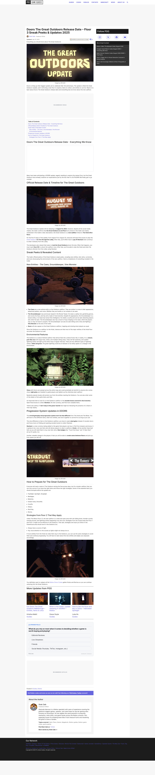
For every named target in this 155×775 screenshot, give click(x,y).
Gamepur (34, 743)
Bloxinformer (39, 745)
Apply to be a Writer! (69, 748)
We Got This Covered (70, 743)
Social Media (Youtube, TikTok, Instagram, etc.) (50, 649)
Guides (71, 2)
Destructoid (80, 743)
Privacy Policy (50, 748)
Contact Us (35, 748)
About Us (121, 2)
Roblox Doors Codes (56, 582)
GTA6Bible (46, 745)
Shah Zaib (32, 36)
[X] (108, 37)
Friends (34, 644)
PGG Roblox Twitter (75, 693)
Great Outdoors (31, 239)
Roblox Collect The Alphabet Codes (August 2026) (110, 46)
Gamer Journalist (89, 743)
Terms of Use (59, 748)
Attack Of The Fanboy (44, 743)
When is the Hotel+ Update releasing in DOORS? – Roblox (59, 608)
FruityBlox (31, 745)
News (113, 2)
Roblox (86, 2)
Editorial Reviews (38, 635)
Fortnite (95, 2)
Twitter (53, 727)
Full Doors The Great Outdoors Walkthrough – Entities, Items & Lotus (36, 608)
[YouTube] (125, 37)
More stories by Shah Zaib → (48, 729)
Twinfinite (28, 743)
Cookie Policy (42, 748)
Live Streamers (37, 640)
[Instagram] (100, 37)
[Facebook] (117, 37)
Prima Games (54, 743)
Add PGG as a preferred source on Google (80, 39)
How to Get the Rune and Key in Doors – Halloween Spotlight (82, 608)
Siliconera (61, 743)
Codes (78, 2)
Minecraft (104, 2)
